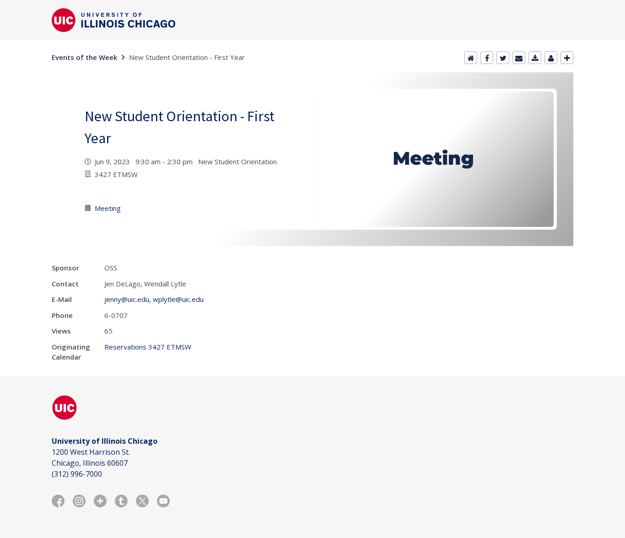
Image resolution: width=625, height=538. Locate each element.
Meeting (108, 208)
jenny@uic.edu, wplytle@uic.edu (154, 299)
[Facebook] (486, 57)
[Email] (518, 57)
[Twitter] (502, 57)
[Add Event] (566, 57)
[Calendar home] (470, 57)
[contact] (550, 57)
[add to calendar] (534, 57)
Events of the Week (84, 57)
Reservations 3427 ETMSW (147, 346)
